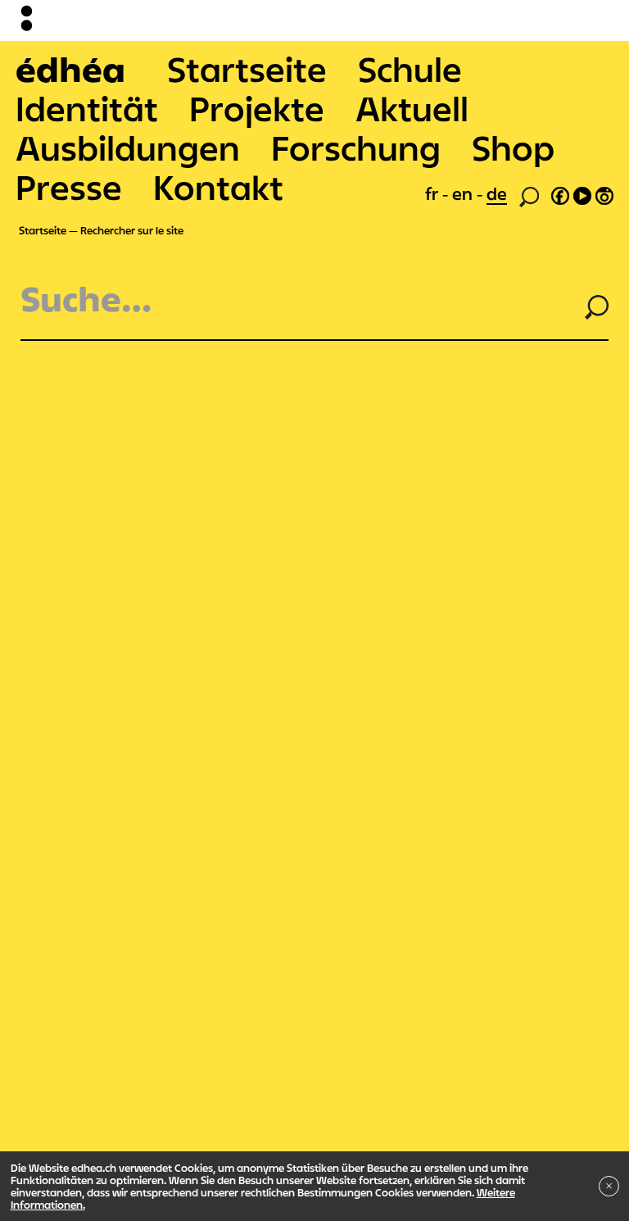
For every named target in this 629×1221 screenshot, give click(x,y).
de (496, 193)
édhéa (70, 69)
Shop (513, 147)
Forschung (356, 147)
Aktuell (411, 108)
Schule (410, 69)
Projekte (256, 108)
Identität (87, 108)
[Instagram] (604, 193)
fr (433, 193)
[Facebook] (560, 193)
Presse (69, 187)
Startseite (247, 69)
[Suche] (529, 195)
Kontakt (218, 187)
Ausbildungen (128, 147)
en (464, 193)
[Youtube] (582, 193)
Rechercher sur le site (131, 230)
